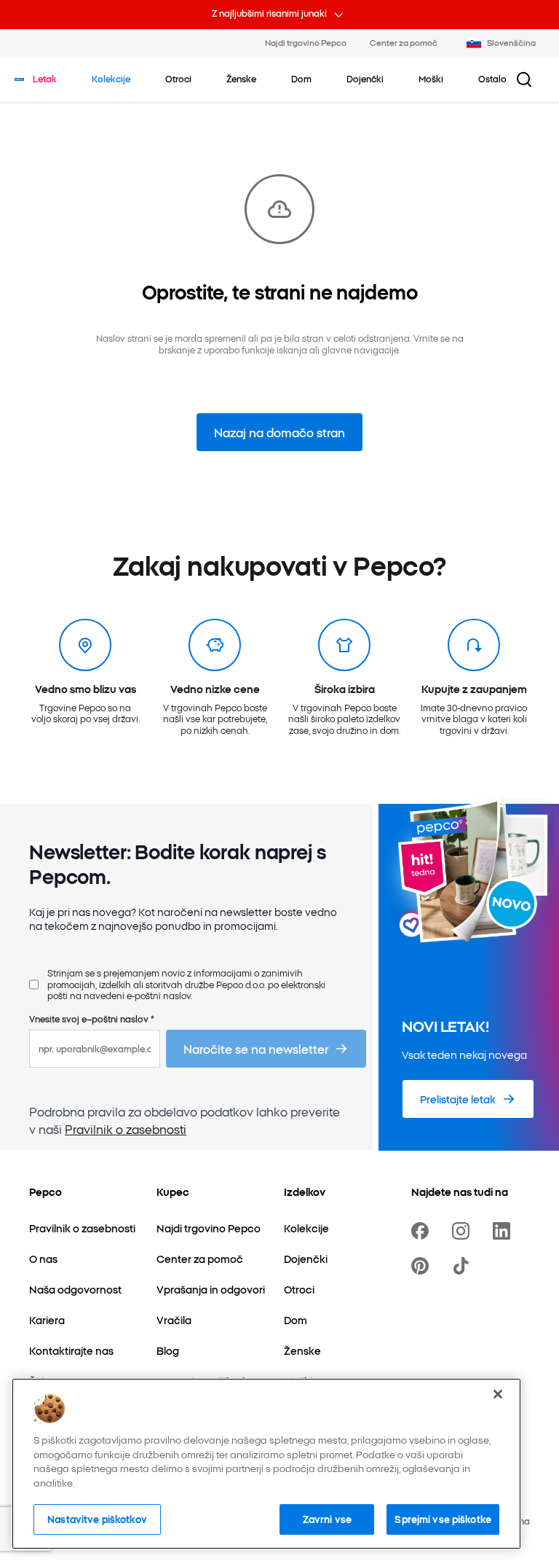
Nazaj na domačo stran (279, 432)
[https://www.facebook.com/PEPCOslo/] (423, 1231)
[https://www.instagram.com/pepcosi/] (463, 1231)
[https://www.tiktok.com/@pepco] (463, 1266)
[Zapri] (498, 1394)
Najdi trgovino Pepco (305, 42)
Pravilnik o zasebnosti (125, 1129)
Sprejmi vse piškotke (443, 1518)
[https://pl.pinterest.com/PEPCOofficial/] (423, 1266)
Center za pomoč (403, 42)
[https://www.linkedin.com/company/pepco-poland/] (504, 1231)
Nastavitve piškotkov (97, 1518)
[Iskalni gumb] (524, 79)
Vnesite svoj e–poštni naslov (91, 1018)
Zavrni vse (327, 1518)
